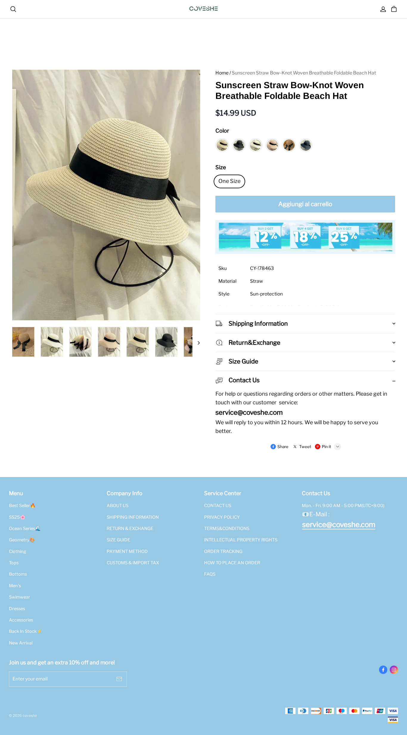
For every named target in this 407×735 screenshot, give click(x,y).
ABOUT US (117, 505)
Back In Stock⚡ (25, 631)
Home (222, 73)
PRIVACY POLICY (222, 517)
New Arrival (20, 643)
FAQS (209, 574)
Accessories (21, 620)
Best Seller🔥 (22, 505)
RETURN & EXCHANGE (130, 528)
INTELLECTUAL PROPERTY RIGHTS (240, 540)
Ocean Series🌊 (25, 528)
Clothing (17, 551)
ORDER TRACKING (223, 551)
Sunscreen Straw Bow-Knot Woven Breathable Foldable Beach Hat (304, 73)
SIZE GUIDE (118, 540)
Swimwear (19, 597)
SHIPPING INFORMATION (133, 517)
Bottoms (18, 574)
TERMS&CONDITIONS (226, 528)
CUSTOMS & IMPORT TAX (133, 562)
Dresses (17, 608)
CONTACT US (217, 505)
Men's (15, 585)
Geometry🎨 (22, 540)
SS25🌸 (17, 517)
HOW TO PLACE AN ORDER (232, 562)
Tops (13, 562)
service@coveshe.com (338, 524)
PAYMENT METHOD (127, 551)
